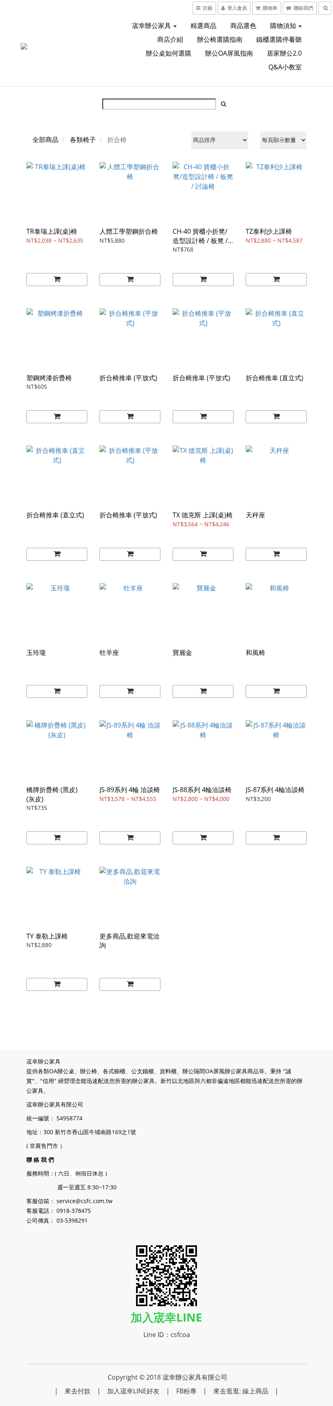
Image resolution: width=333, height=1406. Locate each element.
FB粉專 (186, 1391)
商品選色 (243, 25)
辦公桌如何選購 (168, 53)
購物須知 (284, 25)
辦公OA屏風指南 (229, 53)
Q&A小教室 (285, 66)
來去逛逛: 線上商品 (240, 1391)
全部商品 (45, 139)
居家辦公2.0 (284, 53)
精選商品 (203, 25)
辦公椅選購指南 (219, 39)
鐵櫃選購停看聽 (279, 39)
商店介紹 (170, 39)
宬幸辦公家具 (152, 25)
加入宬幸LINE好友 (133, 1391)
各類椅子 (83, 139)
